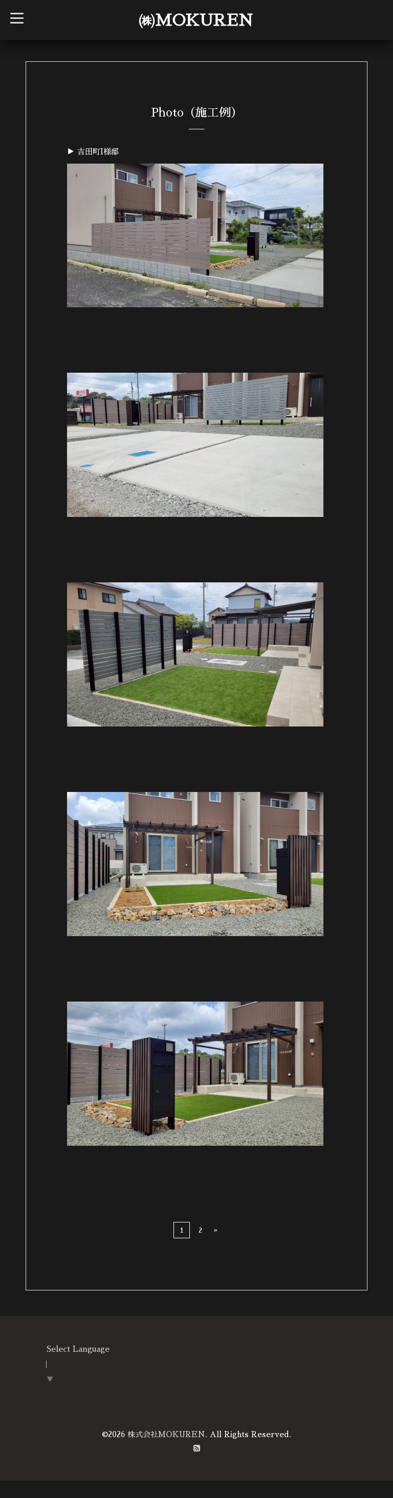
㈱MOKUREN (196, 20)
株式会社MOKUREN (166, 1434)
